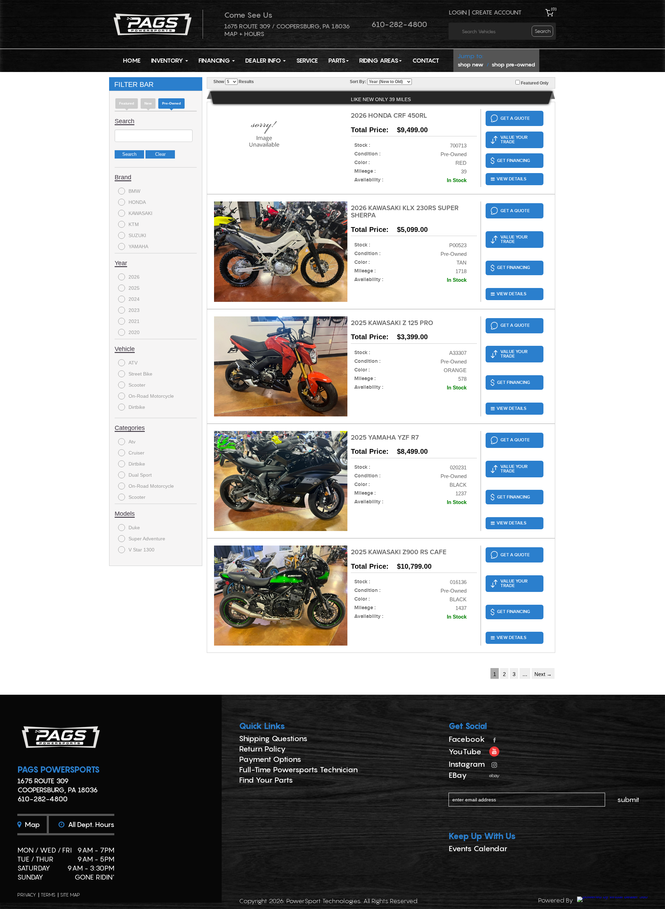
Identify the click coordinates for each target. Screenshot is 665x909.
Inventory (168, 60)
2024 (134, 299)
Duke (134, 527)
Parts (336, 60)
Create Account (496, 12)
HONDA (137, 202)
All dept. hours (90, 824)
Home (132, 60)
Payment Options (270, 759)
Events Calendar (478, 848)
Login (458, 12)
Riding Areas (378, 60)
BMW (134, 191)
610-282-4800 (399, 24)
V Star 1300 (141, 549)
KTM (133, 224)
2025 (134, 288)
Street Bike (140, 374)
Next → (543, 674)
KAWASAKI (140, 213)
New (148, 103)
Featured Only (534, 83)
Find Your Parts (266, 779)
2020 (134, 332)
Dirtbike (136, 407)
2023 (134, 310)
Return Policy (262, 748)
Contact (425, 60)
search (543, 31)
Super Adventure (146, 538)
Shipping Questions (273, 738)
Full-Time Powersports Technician (298, 769)
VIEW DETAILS (511, 179)
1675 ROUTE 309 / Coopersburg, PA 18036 (287, 26)
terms (48, 895)
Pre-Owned (171, 103)
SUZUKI (137, 235)
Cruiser (136, 453)
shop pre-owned (513, 64)
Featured (126, 103)
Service (307, 60)
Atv (131, 441)
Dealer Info (263, 60)
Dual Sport (140, 475)
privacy (26, 895)
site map (70, 895)
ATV (133, 363)
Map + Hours (244, 33)
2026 (134, 277)
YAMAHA (138, 246)
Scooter (136, 385)
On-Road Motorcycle (151, 396)
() (554, 8)
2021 (134, 321)
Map (31, 824)
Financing (214, 60)
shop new (471, 64)
